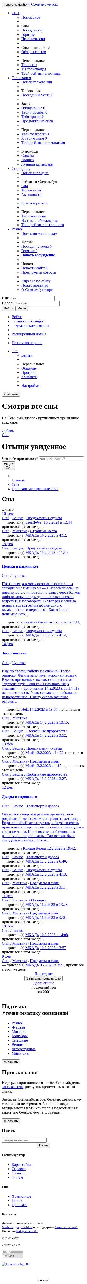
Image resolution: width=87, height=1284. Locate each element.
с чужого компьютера (30, 325)
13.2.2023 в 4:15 (48, 766)
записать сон (12, 1087)
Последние (31, 30)
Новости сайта (34, 268)
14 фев (7, 644)
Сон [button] (8, 432)
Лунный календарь (37, 164)
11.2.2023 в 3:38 (53, 917)
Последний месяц (37, 95)
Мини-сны (20, 1053)
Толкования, (22, 78)
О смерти (39, 900)
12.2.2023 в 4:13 (53, 874)
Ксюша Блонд (34, 848)
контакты (33, 216)
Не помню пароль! (27, 343)
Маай (29, 753)
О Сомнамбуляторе (37, 290)
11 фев (7, 896)
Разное (17, 229)
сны (29, 65)
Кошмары (20, 900)
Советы (27, 156)
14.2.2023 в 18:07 (43, 709)
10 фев (7, 926)
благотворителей (66, 1227)
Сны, (16, 13)
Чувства (19, 576)
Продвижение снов (37, 121)
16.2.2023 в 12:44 (58, 522)
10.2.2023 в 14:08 (54, 935)
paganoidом (24, 1227)
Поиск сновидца (35, 173)
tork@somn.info (27, 1231)
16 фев (7, 514)
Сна (24, 186)
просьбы (34, 112)
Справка (19, 1169)
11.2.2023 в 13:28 (54, 904)
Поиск (17, 1200)
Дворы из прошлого (19, 797)
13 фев (7, 744)
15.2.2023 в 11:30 (54, 552)
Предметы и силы (44, 761)
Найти (43, 1145)
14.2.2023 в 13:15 (54, 722)
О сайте (18, 1173)
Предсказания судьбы (44, 518)
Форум (17, 1177)
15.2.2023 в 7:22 (66, 622)
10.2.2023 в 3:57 (53, 948)
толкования (35, 134)
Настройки (30, 385)
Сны (15, 484)
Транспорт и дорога (42, 806)
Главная (18, 480)
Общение (29, 368)
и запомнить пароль (29, 321)
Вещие (17, 518)
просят (32, 117)
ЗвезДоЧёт (34, 522)
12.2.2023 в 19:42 (61, 848)
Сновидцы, (21, 169)
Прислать (19, 1205)
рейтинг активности (42, 225)
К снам (34, 138)
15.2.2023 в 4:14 (53, 635)
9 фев (6, 956)
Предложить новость (38, 272)
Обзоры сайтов (33, 52)
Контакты (29, 377)
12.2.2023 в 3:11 (53, 887)
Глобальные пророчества (46, 731)
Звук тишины (14, 653)
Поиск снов (31, 17)
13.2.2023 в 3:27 (53, 779)
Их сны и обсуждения (39, 220)
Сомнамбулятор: (44, 4)
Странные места (43, 531)
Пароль (8, 303)
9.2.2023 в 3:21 (52, 965)
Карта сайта (21, 1164)
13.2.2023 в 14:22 (49, 753)
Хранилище (21, 1196)
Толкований (31, 190)
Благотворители (34, 203)
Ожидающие (33, 108)
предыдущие (43, 978)
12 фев (7, 787)
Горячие (28, 34)
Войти (8, 308)
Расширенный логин (29, 334)
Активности (31, 194)
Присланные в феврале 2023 (35, 489)
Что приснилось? (20, 459)
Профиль (28, 372)
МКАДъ (32, 535)
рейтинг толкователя (43, 143)
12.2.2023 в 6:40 (53, 861)
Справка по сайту (36, 281)
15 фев (7, 544)
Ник (5, 298)
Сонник (27, 160)
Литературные (24, 1049)
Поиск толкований (36, 82)
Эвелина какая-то (37, 622)
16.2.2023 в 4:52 (53, 535)
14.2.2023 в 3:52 (53, 735)
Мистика (19, 531)
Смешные (20, 1040)
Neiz (25, 709)
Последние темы (36, 246)
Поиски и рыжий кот (20, 566)
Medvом (7, 1227)
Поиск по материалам (39, 233)
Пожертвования (34, 285)
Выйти (27, 355)
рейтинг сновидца (41, 73)
